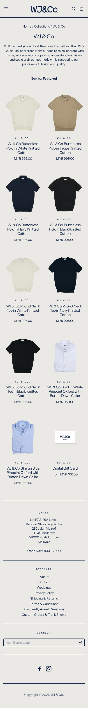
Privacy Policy (44, 593)
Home (27, 26)
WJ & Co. (23, 138)
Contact (44, 582)
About (44, 577)
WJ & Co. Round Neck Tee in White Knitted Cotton (23, 310)
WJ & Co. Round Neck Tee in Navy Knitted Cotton (65, 310)
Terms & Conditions (44, 604)
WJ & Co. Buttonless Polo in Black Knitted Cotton (65, 229)
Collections (42, 26)
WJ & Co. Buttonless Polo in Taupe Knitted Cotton (65, 148)
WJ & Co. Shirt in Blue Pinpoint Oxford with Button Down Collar (23, 472)
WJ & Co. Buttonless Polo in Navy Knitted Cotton (23, 229)
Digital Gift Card (65, 468)
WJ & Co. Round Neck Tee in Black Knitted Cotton (23, 391)
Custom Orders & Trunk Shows (44, 615)
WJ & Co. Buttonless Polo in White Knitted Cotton (23, 148)
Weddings (44, 588)
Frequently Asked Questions (44, 609)
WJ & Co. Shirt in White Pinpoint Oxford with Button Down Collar (65, 391)
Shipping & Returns (44, 598)
